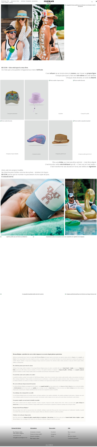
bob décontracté (17, 388)
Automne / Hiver (15, 1)
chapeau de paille (63, 369)
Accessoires (35, 1)
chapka (71, 368)
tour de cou (51, 388)
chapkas (78, 417)
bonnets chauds (69, 417)
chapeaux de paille (28, 417)
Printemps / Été (5, 1)
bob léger (70, 369)
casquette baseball (44, 386)
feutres (74, 417)
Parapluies (28, 1)
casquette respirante (79, 369)
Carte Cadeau (5, 2)
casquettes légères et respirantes (39, 417)
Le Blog (11, 2)
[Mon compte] (89, 2)
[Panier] (95, 1)
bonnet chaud (66, 368)
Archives (23, 1)
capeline (34, 388)
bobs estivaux (50, 417)
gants (77, 402)
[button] (86, 1)
